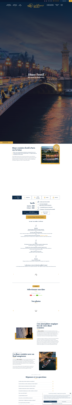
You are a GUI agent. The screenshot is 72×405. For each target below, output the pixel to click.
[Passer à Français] (46, 1)
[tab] (17, 197)
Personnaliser (64, 401)
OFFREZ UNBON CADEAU (15, 5)
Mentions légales (60, 403)
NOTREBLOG (62, 5)
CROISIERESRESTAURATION (8, 5)
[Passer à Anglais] (45, 1)
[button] (70, 393)
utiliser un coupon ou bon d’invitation (50, 5)
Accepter (50, 401)
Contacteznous (57, 5)
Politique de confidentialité (55, 403)
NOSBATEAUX (20, 5)
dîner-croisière (19, 359)
